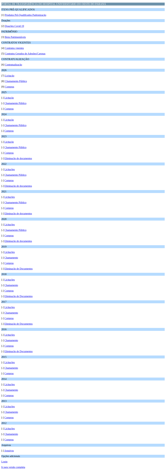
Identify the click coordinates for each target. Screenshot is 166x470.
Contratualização (13, 64)
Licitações (9, 169)
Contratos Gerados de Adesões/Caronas (25, 53)
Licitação (9, 75)
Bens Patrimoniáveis (15, 37)
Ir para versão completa (13, 467)
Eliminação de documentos (18, 158)
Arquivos (9, 450)
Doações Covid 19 (14, 26)
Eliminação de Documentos (18, 268)
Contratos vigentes (14, 48)
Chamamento (11, 257)
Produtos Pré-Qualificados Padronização (25, 15)
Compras (9, 86)
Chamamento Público (16, 81)
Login (4, 461)
